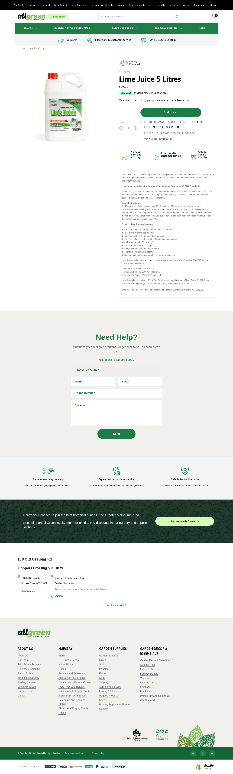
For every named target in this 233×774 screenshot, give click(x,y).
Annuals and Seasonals (71, 673)
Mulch (102, 660)
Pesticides (146, 691)
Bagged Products (109, 695)
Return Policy (25, 673)
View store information (158, 139)
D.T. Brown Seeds (68, 660)
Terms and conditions (74, 753)
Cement (103, 709)
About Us (23, 655)
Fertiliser (145, 687)
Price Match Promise (29, 664)
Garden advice (26, 691)
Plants (28, 28)
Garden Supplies (122, 28)
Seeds (103, 700)
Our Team (23, 660)
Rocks (102, 673)
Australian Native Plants (72, 677)
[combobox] (136, 16)
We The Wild (147, 700)
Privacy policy (97, 753)
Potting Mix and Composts (155, 696)
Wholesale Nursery (28, 677)
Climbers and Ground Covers (74, 682)
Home (22, 48)
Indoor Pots (146, 669)
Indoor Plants (65, 664)
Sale (202, 28)
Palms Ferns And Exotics (72, 695)
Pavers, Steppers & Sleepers (115, 704)
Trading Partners (27, 682)
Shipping (147, 100)
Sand (102, 677)
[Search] (177, 16)
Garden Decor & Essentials (72, 28)
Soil (101, 664)
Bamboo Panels (149, 673)
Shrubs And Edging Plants (73, 708)
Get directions (28, 591)
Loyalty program (27, 686)
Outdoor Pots (147, 664)
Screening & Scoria (110, 686)
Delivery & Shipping (29, 669)
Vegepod (145, 678)
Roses (62, 669)
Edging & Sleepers (109, 691)
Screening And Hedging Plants (71, 702)
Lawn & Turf (147, 682)
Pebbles (104, 669)
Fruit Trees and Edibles (71, 686)
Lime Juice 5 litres (37, 48)
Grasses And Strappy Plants (74, 691)
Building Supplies (166, 28)
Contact (22, 695)
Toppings (104, 682)
